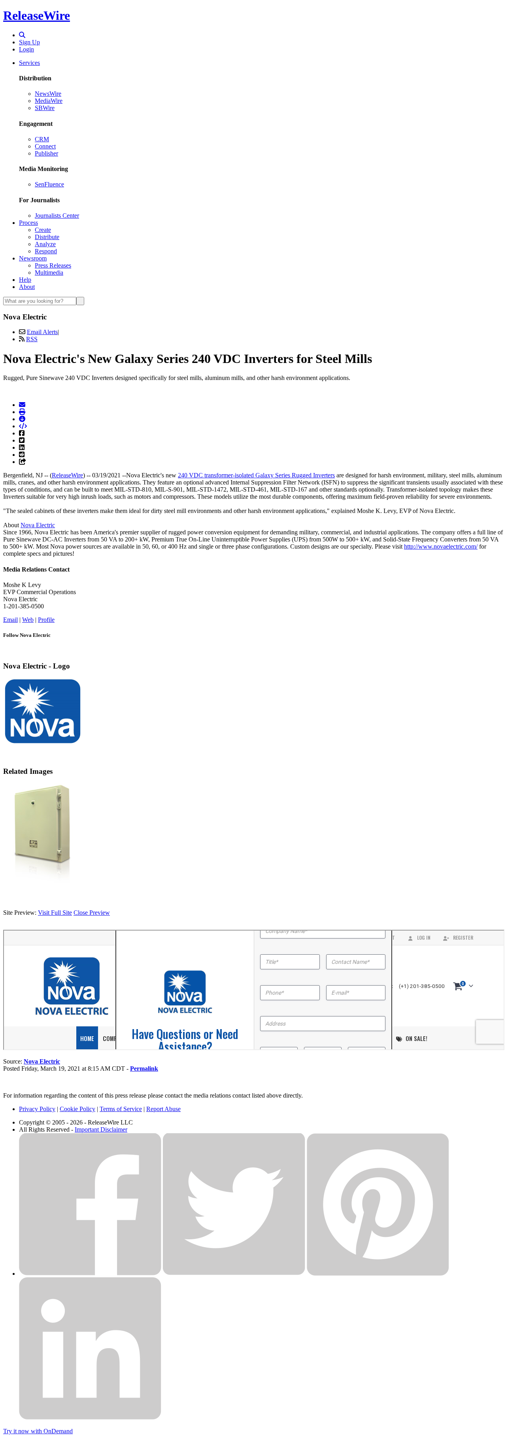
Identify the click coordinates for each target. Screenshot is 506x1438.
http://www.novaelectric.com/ (441, 546)
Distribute (47, 237)
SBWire (45, 107)
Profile (46, 619)
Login (26, 49)
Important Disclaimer (101, 1129)
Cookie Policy (77, 1109)
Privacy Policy (37, 1109)
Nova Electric (38, 525)
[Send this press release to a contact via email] (22, 404)
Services (29, 62)
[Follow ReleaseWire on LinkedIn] (90, 1417)
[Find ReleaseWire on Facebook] (90, 1273)
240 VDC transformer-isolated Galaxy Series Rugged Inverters (256, 475)
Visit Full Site (55, 912)
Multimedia (49, 272)
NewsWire (48, 93)
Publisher (46, 153)
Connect (45, 146)
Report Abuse (163, 1109)
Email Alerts (42, 332)
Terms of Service (121, 1109)
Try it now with (38, 1431)
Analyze (45, 244)
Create (43, 229)
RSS (32, 339)
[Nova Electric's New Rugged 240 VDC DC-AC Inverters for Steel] (42, 885)
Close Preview (92, 912)
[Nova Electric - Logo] (42, 742)
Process (28, 222)
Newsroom (33, 258)
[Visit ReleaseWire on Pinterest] (378, 1273)
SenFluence (49, 184)
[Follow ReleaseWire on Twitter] (234, 1273)
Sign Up (29, 42)
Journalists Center (57, 215)
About (27, 286)
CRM (42, 139)
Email (10, 619)
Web (28, 619)
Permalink (144, 1068)
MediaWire (48, 100)
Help (25, 279)
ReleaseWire (36, 15)
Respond (46, 251)
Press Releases (53, 265)
